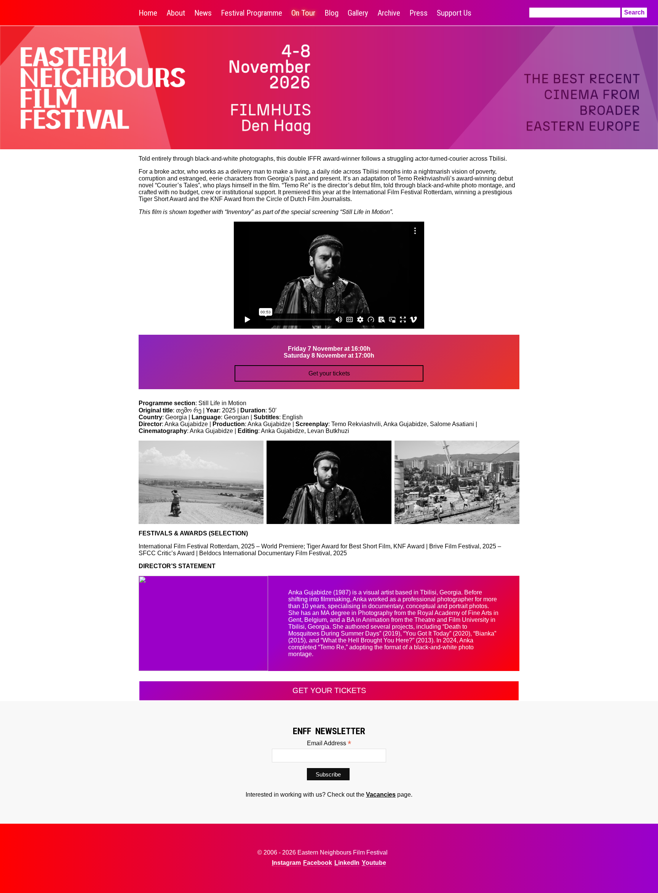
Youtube (374, 862)
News (203, 13)
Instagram (286, 862)
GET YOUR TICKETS (329, 690)
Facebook (317, 862)
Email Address (329, 743)
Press (418, 13)
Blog (331, 13)
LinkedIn (346, 862)
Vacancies (381, 794)
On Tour (303, 13)
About (175, 13)
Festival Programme (251, 13)
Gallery (358, 13)
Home (148, 13)
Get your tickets (329, 373)
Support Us (454, 13)
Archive (388, 13)
